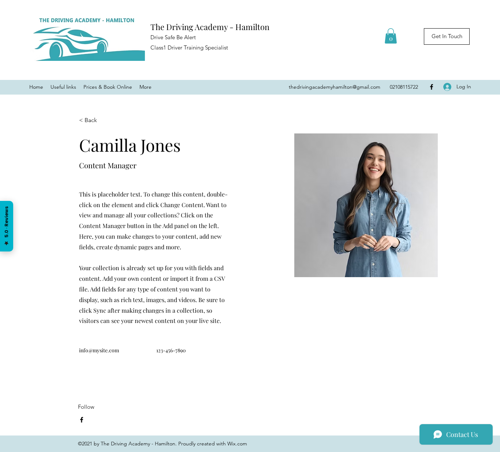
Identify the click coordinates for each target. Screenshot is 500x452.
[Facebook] (431, 87)
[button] (390, 36)
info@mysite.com (99, 350)
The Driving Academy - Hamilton (209, 26)
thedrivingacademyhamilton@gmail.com (334, 87)
